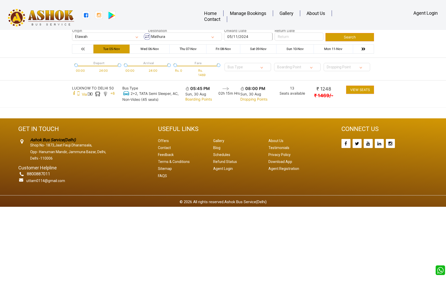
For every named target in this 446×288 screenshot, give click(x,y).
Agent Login (425, 13)
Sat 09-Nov (258, 49)
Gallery (286, 13)
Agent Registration (283, 169)
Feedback (166, 155)
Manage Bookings (248, 13)
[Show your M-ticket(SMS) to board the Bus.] (78, 94)
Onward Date (235, 30)
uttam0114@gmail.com (45, 181)
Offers (163, 141)
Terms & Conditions (174, 162)
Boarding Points (198, 99)
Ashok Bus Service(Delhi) (245, 202)
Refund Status (225, 162)
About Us (316, 13)
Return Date (285, 30)
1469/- (323, 95)
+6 (112, 93)
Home (210, 13)
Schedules (221, 155)
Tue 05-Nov (111, 49)
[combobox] (248, 67)
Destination (157, 30)
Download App (280, 162)
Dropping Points (253, 99)
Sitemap (165, 169)
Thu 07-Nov (188, 49)
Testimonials (278, 148)
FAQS (162, 176)
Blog (216, 148)
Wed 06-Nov (149, 49)
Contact (212, 19)
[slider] (75, 64)
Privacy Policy (279, 155)
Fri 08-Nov (223, 49)
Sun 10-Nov (295, 49)
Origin (77, 30)
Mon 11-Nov (333, 49)
